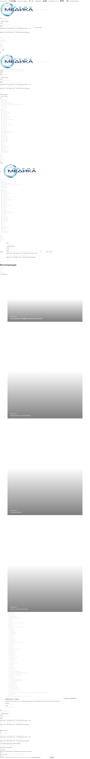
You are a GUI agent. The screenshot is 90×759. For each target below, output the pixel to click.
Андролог (5, 114)
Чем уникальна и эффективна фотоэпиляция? (26, 318)
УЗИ (3, 144)
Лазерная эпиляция (14, 675)
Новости (2, 46)
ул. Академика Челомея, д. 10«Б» (42, 9)
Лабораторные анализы (15, 617)
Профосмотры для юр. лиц (16, 679)
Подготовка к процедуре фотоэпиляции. (19, 609)
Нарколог (5, 126)
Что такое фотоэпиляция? (16, 512)
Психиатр (5, 135)
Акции (1, 44)
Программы (12, 678)
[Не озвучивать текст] (63, 1)
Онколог (4, 128)
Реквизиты (5, 107)
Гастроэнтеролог (6, 116)
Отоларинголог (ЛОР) (7, 131)
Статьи (1, 47)
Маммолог (12, 647)
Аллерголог (12, 629)
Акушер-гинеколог (7, 113)
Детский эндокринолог (15, 689)
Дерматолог (5, 120)
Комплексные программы (16, 674)
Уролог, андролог (14, 663)
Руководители (6, 111)
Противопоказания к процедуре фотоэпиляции (20, 415)
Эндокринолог (6, 150)
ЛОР (11, 646)
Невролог (5, 127)
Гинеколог (12, 638)
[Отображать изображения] (44, 1)
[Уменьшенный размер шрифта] (10, 1)
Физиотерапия (13, 683)
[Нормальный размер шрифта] (12, 1)
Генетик (12, 636)
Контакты (2, 48)
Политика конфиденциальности (7, 744)
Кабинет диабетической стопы (17, 642)
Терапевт (5, 139)
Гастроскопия (13, 616)
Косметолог (5, 123)
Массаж (12, 676)
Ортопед (5, 130)
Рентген (12, 620)
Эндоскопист (5, 152)
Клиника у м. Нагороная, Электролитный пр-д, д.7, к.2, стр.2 (13, 31)
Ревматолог (5, 136)
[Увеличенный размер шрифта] (14, 1)
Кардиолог (5, 122)
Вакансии (5, 105)
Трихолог (5, 141)
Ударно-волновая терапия (16, 680)
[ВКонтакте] (3, 50)
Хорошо (52, 757)
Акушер (12, 628)
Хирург (4, 149)
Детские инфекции (14, 687)
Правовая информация (8, 103)
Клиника (2, 38)
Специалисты (3, 41)
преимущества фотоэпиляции (24, 696)
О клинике (5, 100)
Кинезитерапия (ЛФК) (15, 671)
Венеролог (5, 115)
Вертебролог (13, 632)
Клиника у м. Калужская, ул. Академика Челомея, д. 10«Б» (13, 27)
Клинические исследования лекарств (18, 672)
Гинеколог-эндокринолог (8, 119)
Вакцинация (13, 670)
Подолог (4, 133)
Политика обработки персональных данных (13, 104)
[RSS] (0, 261)
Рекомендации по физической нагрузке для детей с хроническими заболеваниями (29, 692)
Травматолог (5, 140)
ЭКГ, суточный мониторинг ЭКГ (17, 623)
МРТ (11, 619)
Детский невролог (14, 688)
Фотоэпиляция (13, 684)
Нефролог (12, 653)
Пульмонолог (13, 658)
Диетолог (12, 641)
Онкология (12, 654)
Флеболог (5, 148)
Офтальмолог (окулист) (8, 132)
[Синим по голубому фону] (32, 1)
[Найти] (1, 72)
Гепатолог (12, 637)
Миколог (12, 650)
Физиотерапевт (6, 147)
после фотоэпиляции (12, 696)
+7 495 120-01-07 (5, 18)
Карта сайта (3, 746)
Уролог (4, 145)
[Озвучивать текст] (61, 1)
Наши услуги (2, 40)
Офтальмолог (13, 657)
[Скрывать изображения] (46, 1)
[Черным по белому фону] (29, 1)
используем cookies (36, 757)
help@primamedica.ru (5, 24)
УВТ (3, 143)
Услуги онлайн (13, 681)
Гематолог (5, 118)
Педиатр (12, 691)
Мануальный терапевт (8, 124)
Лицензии (5, 101)
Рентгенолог (5, 137)
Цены (1, 43)
